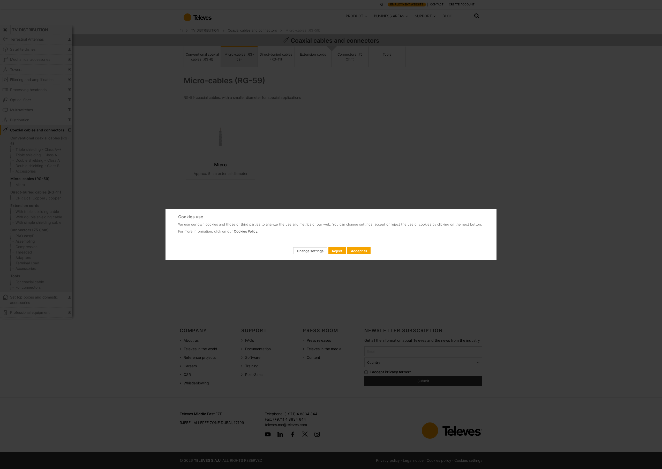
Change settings (310, 251)
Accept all (359, 251)
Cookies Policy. (246, 231)
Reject (337, 251)
